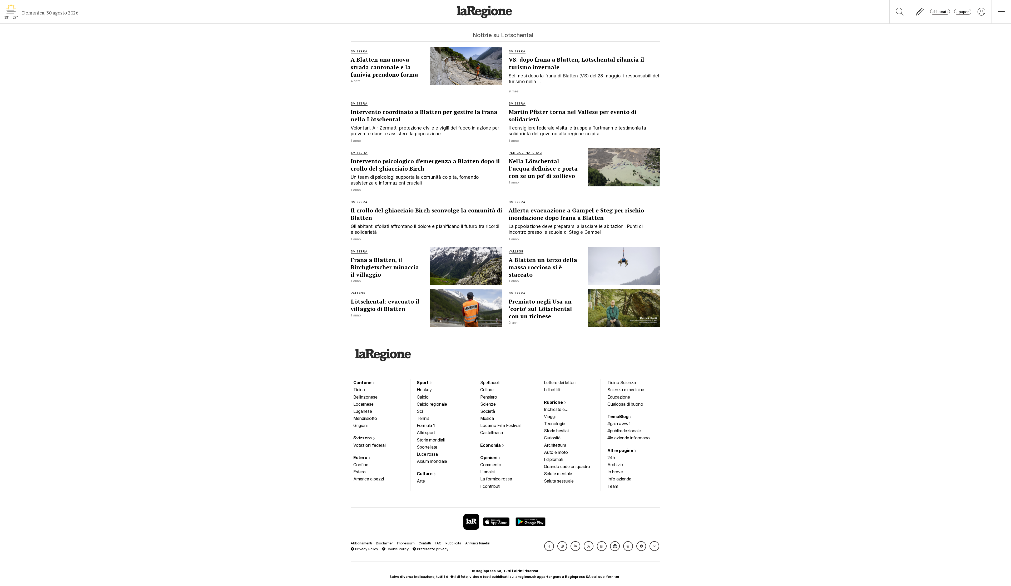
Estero (360, 457)
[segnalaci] (920, 11)
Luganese (362, 411)
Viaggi (550, 416)
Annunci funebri (477, 543)
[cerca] (900, 11)
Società (487, 411)
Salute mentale (558, 473)
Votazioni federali (369, 445)
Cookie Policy (397, 549)
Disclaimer (384, 543)
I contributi (490, 486)
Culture (425, 473)
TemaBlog (618, 416)
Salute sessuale (559, 481)
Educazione (618, 397)
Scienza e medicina (625, 389)
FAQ (438, 543)
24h (611, 457)
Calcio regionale (432, 404)
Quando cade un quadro (567, 466)
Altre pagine (620, 450)
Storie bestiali (556, 430)
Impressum (406, 543)
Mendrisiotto (365, 418)
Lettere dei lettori (560, 382)
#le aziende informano (628, 437)
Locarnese (363, 404)
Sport (423, 382)
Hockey (424, 389)
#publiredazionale (624, 430)
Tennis (423, 418)
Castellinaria (491, 432)
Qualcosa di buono (625, 404)
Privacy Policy (366, 549)
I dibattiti (552, 389)
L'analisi (487, 471)
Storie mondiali (431, 440)
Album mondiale (432, 461)
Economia (491, 445)
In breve (615, 471)
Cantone (363, 382)
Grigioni (360, 425)
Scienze (488, 404)
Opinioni (489, 457)
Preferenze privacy (432, 549)
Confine (360, 464)
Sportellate (427, 447)
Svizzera (363, 437)
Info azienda (619, 478)
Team (612, 486)
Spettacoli (489, 382)
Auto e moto (556, 452)
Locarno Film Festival (500, 425)
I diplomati (553, 459)
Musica (487, 418)
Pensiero (488, 397)
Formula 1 (426, 425)
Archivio (615, 464)
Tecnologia (554, 423)
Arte (421, 481)
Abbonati (940, 11)
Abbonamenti (361, 543)
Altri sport (426, 432)
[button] (549, 546)
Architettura (555, 445)
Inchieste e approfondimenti (559, 410)
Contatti (425, 543)
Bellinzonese (365, 397)
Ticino (359, 389)
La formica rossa (496, 478)
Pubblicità (453, 543)
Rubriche (554, 402)
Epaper (963, 11)
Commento (490, 464)
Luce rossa (427, 454)
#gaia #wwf (618, 423)
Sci (420, 411)
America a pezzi (368, 478)
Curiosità (552, 437)
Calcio (423, 397)
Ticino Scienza (621, 382)
